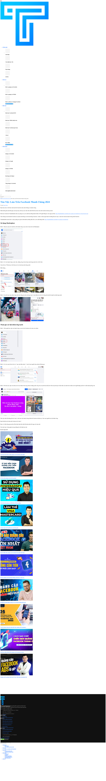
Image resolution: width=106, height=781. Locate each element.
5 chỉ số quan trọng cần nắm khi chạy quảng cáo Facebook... (13, 627)
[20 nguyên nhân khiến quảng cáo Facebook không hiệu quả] (16, 600)
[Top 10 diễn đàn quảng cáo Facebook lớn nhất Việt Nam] (16, 550)
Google (6, 754)
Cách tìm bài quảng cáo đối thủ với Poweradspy (10, 502)
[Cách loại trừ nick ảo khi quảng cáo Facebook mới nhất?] (16, 452)
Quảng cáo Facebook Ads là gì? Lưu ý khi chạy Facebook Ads (13, 677)
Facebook (4, 198)
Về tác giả (5, 47)
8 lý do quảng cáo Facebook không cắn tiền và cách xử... (12, 577)
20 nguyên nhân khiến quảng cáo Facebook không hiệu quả (13, 602)
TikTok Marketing (8, 755)
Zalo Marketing (8, 757)
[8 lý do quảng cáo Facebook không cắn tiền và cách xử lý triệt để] (16, 575)
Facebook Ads (8, 198)
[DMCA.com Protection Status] (4, 739)
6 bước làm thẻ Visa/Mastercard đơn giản (9, 527)
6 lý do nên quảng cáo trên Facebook (8, 478)
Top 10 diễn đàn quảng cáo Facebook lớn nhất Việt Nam (12, 552)
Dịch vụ (4, 79)
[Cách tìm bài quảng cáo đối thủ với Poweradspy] (16, 500)
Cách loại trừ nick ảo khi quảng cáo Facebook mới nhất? (12, 454)
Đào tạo (4, 105)
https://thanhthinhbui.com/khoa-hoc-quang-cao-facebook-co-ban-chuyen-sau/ (71, 213)
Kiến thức (5, 146)
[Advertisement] (33, 686)
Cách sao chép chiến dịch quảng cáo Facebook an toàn (12, 652)
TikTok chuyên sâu (8, 750)
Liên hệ (4, 758)
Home (1, 198)
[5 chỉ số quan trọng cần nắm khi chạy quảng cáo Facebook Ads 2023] (16, 625)
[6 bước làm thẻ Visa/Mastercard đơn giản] (16, 525)
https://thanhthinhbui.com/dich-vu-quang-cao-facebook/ (56, 219)
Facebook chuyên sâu (9, 751)
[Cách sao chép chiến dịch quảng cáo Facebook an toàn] (16, 650)
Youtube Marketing (8, 756)
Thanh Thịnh (5, 205)
